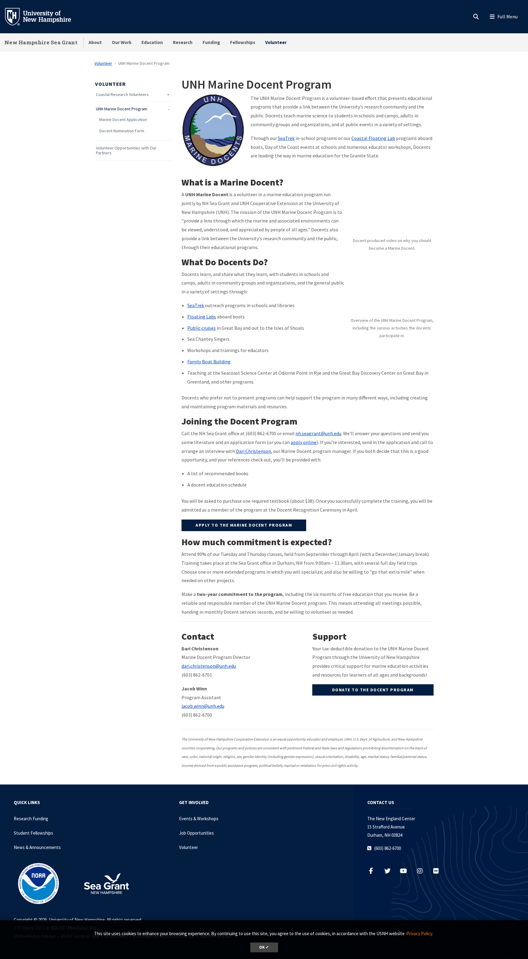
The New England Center (391, 818)
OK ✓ (264, 947)
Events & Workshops (198, 818)
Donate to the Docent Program (373, 690)
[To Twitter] (390, 871)
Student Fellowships (33, 833)
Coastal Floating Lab (373, 138)
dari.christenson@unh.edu (209, 666)
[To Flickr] (438, 871)
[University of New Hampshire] (43, 16)
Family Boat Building (209, 361)
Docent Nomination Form (121, 131)
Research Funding (31, 818)
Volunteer (276, 42)
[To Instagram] (423, 871)
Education (152, 42)
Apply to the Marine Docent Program (244, 525)
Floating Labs (201, 317)
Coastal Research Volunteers (122, 94)
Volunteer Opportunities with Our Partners (126, 150)
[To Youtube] (406, 871)
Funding (211, 42)
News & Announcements (37, 847)
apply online (304, 442)
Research (183, 42)
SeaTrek (286, 138)
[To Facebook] (374, 871)
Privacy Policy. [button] (419, 933)
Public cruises (201, 328)
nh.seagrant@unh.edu (318, 433)
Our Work (121, 42)
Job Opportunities (196, 833)
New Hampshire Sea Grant (41, 42)
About (95, 42)
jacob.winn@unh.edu (203, 706)
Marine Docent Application (123, 119)
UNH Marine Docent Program (121, 109)
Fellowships (242, 42)
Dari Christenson (253, 451)
